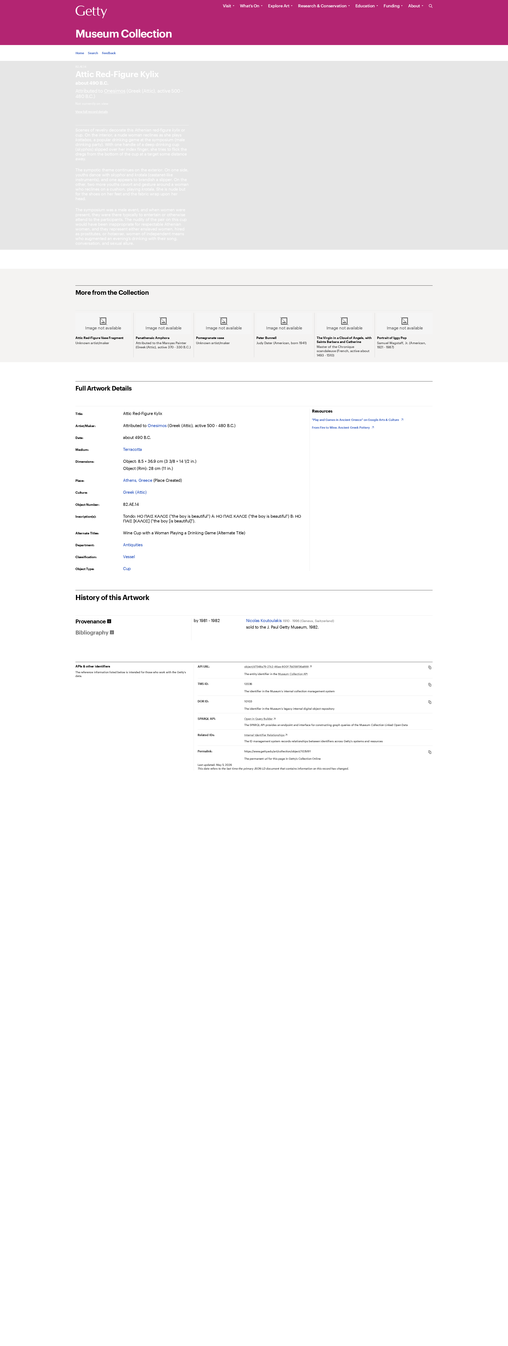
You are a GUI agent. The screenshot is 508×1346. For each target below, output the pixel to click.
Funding (391, 5)
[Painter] (115, 91)
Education (365, 5)
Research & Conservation (322, 5)
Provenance (90, 621)
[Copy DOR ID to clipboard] (430, 702)
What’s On (249, 5)
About (414, 5)
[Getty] (91, 12)
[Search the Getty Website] (431, 6)
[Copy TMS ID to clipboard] (430, 684)
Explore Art (278, 5)
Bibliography (91, 632)
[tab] (133, 621)
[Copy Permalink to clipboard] (430, 752)
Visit (227, 5)
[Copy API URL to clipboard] (430, 667)
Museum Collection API (293, 674)
